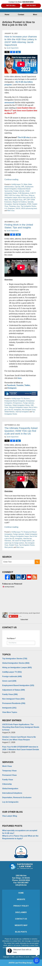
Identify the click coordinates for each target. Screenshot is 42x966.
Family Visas (10, 694)
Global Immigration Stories (21, 405)
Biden (25, 184)
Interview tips (27, 538)
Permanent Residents (13, 703)
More (35, 14)
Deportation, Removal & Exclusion (16, 797)
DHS (22, 186)
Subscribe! (24, 619)
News (6, 200)
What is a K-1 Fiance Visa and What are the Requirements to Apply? (20, 837)
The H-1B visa (24, 137)
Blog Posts (21, 932)
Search (37, 562)
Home (7, 14)
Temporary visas (14, 206)
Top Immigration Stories (28, 206)
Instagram (12, 388)
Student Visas (13, 545)
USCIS (18, 208)
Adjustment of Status (13, 690)
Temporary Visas (9, 771)
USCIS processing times (29, 208)
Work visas (11, 210)
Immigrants (17, 409)
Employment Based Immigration (14, 401)
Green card (9, 681)
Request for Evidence (20, 202)
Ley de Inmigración (10, 802)
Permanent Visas (9, 775)
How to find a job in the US (26, 197)
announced (9, 102)
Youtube (20, 385)
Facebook (11, 385)
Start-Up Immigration (19, 204)
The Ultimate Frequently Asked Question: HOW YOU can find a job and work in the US (21, 431)
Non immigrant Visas (16, 200)
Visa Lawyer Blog (9, 816)
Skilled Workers (9, 412)
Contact (21, 14)
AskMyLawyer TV (17, 184)
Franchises (8, 405)
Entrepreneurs (17, 403)
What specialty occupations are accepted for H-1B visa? (19, 832)
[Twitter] (13, 576)
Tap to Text (31, 5)
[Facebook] (7, 576)
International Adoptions (12, 793)
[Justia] (23, 576)
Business (27, 398)
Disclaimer (21, 912)
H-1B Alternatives (23, 193)
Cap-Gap (17, 186)
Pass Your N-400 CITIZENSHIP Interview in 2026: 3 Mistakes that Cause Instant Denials (20, 748)
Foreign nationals (19, 191)
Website (21, 899)
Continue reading (11, 179)
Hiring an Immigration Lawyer (18, 407)
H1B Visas (24, 195)
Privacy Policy (21, 906)
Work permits (8, 547)
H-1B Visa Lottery (14, 195)
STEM (29, 204)
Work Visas (7, 766)
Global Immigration (10, 788)
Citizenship (7, 784)
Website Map (21, 925)
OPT (24, 200)
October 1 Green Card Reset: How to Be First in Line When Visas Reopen (19, 738)
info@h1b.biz (21, 885)
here (20, 378)
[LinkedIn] (18, 576)
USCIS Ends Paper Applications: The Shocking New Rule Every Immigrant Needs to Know (20, 727)
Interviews (7, 541)
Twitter (27, 385)
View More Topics (9, 712)
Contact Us (21, 919)
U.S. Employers (9, 208)
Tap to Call (11, 5)
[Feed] (34, 576)
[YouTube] (29, 576)
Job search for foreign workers (22, 541)
